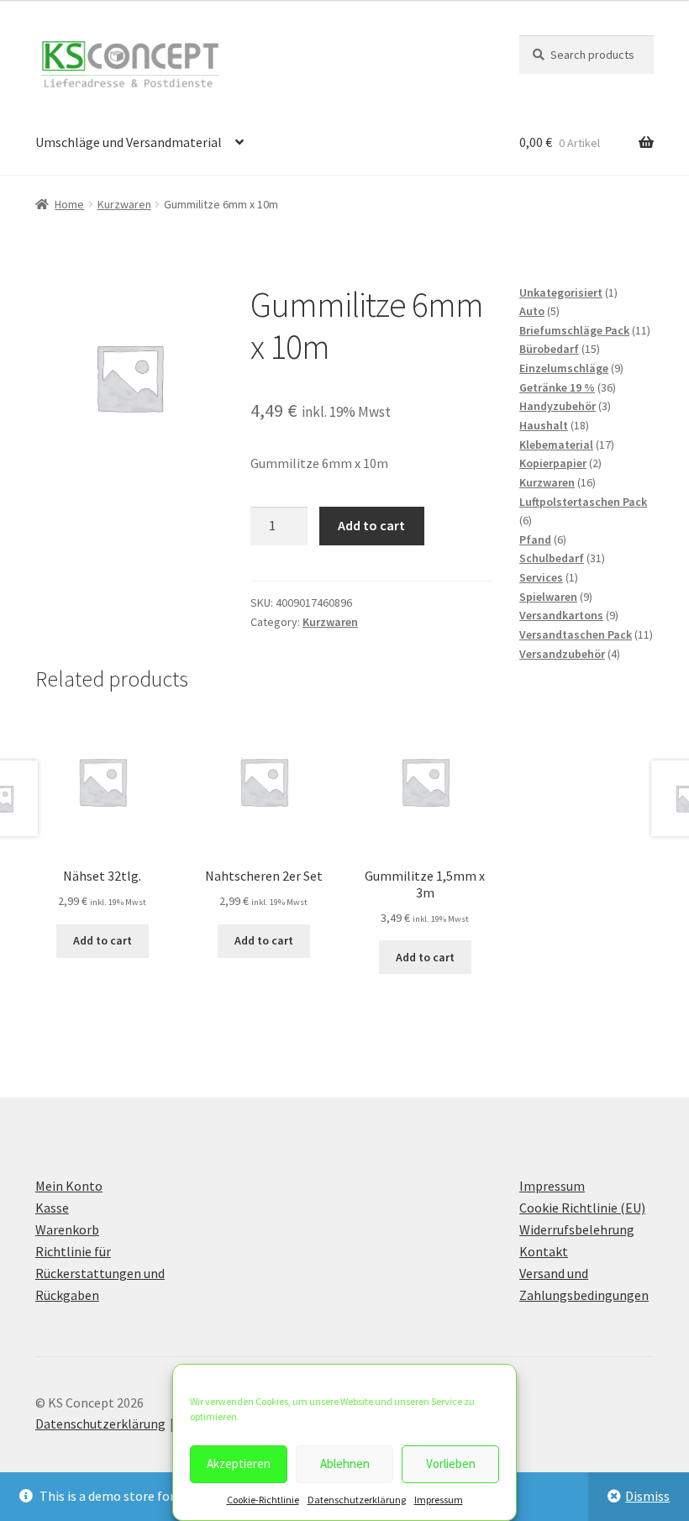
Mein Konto (69, 1185)
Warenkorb (67, 1229)
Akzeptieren (239, 1463)
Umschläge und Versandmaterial (128, 142)
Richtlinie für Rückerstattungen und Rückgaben (100, 1273)
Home (69, 204)
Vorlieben (451, 1463)
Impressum (438, 1499)
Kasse (52, 1207)
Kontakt (543, 1251)
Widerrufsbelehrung (576, 1229)
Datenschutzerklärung (357, 1499)
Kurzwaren (124, 204)
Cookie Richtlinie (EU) (582, 1207)
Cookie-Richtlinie (263, 1499)
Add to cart (371, 525)
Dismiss (647, 1495)
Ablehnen (345, 1463)
